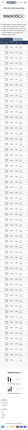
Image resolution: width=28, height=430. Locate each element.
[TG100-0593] (2, 220)
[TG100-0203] (2, 85)
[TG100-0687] (2, 253)
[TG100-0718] (2, 263)
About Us (3, 415)
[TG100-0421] (2, 161)
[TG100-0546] (2, 204)
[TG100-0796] (2, 290)
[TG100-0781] (2, 285)
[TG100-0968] (2, 350)
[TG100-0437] (2, 166)
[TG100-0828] (2, 301)
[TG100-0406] (2, 155)
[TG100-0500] (2, 188)
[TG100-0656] (2, 242)
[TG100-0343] (2, 134)
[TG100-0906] (2, 328)
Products (3, 414)
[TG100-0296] (2, 118)
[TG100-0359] (2, 139)
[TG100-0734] (2, 269)
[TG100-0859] (2, 312)
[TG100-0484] (2, 182)
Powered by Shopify (18, 423)
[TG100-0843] (2, 306)
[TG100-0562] (2, 209)
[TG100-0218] (2, 91)
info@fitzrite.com (4, 405)
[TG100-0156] (2, 69)
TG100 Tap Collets (17, 39)
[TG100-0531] (2, 199)
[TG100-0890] (2, 323)
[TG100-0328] (2, 128)
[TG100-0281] (2, 112)
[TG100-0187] (2, 80)
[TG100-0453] (2, 172)
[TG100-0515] (2, 193)
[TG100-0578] (2, 215)
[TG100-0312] (2, 123)
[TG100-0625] (2, 231)
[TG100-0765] (2, 280)
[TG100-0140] (2, 64)
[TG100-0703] (2, 258)
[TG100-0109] (2, 53)
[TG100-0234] (2, 96)
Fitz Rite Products (10, 423)
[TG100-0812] (2, 296)
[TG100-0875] (2, 317)
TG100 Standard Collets (5, 39)
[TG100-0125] (2, 58)
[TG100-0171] (2, 74)
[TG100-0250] (2, 101)
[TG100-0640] (2, 236)
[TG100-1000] (2, 360)
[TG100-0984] (2, 355)
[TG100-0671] (2, 247)
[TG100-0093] (2, 47)
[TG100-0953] (2, 344)
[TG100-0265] (2, 107)
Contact (2, 417)
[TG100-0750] (2, 274)
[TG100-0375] (2, 145)
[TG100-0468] (2, 177)
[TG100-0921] (2, 333)
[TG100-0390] (2, 150)
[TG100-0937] (2, 339)
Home (2, 412)
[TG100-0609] (2, 226)
